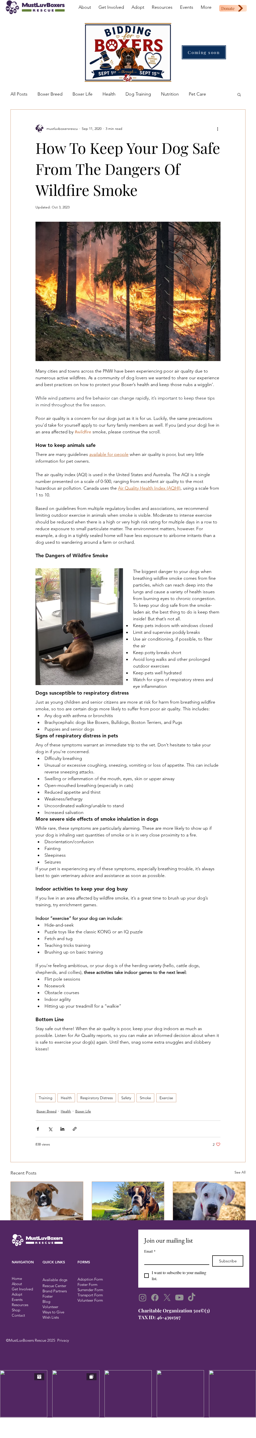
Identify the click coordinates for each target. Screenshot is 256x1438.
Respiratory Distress (96, 1097)
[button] (239, 94)
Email (150, 1251)
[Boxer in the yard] (128, 1202)
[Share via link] (74, 1128)
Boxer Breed (50, 94)
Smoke (145, 1097)
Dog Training (138, 94)
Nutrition (170, 94)
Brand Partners (54, 1291)
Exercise (166, 1097)
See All (240, 1172)
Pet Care (197, 94)
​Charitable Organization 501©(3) (174, 1310)
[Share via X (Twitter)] (50, 1128)
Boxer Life (82, 94)
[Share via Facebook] (38, 1128)
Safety (126, 1097)
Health (109, 94)
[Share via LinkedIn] (62, 1128)
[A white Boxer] (209, 1202)
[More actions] (217, 129)
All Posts (19, 94)
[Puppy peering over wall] (47, 1202)
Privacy (63, 1340)
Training (45, 1097)
